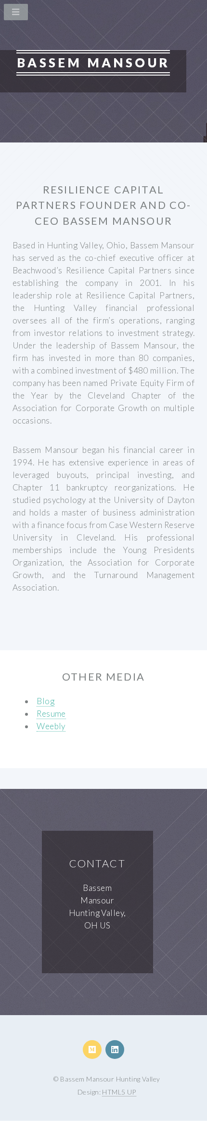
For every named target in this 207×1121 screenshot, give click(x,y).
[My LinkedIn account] (114, 1049)
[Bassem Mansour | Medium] (92, 1049)
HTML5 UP (119, 1092)
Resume (51, 714)
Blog (45, 701)
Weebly (51, 726)
